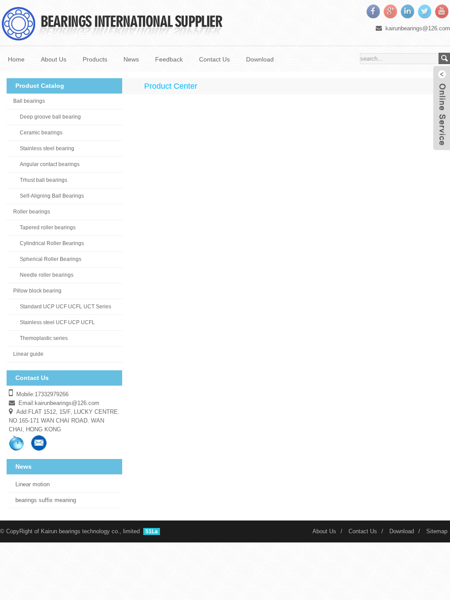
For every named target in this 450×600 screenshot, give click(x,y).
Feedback (169, 59)
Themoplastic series (44, 338)
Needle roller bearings (46, 275)
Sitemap (436, 531)
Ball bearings (29, 101)
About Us (53, 59)
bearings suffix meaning (45, 500)
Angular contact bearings (50, 164)
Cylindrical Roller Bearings (52, 243)
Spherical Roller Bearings (50, 259)
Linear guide (28, 354)
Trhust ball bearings (43, 180)
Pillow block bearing (37, 291)
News (131, 59)
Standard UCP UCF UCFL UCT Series (65, 307)
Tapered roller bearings (48, 227)
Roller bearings (31, 212)
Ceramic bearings (41, 133)
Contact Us (214, 59)
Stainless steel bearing (47, 148)
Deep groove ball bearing (50, 117)
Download (260, 59)
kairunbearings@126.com (417, 28)
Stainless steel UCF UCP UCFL (57, 322)
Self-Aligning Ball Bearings (52, 196)
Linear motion (32, 484)
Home (16, 59)
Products (95, 59)
